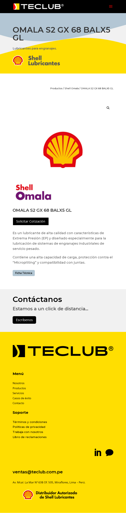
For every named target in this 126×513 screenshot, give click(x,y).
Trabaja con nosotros (28, 432)
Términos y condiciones (30, 422)
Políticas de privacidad (29, 427)
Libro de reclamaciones (30, 437)
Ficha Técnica (23, 273)
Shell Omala (72, 88)
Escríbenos (24, 320)
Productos (56, 88)
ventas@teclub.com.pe (38, 472)
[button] (108, 108)
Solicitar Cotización (30, 221)
